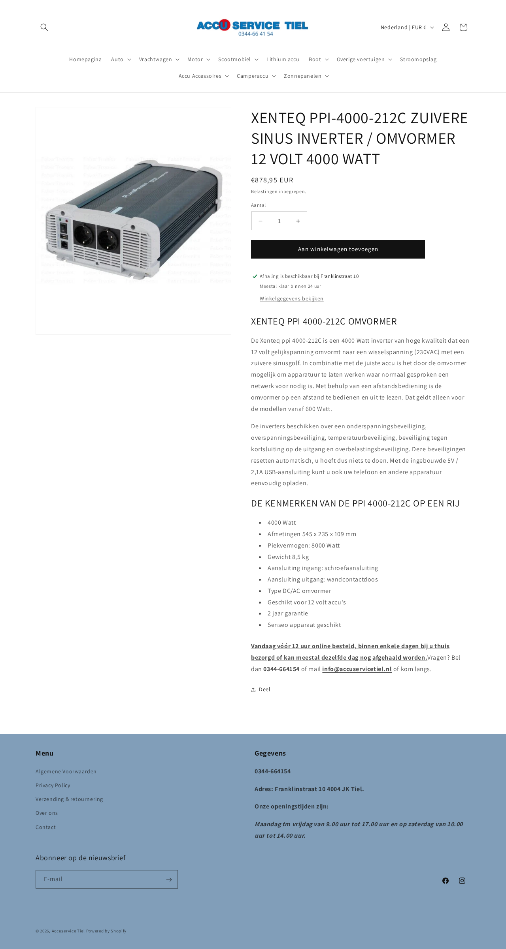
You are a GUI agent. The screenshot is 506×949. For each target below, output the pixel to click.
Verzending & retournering (69, 799)
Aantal (258, 205)
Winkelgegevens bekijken (292, 298)
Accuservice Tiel (68, 931)
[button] (44, 27)
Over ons (47, 812)
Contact (46, 826)
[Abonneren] (168, 879)
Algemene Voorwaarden (66, 771)
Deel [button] (264, 689)
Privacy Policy (53, 784)
